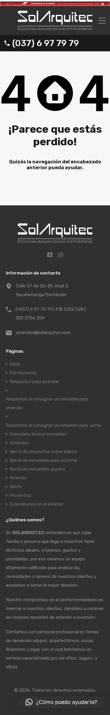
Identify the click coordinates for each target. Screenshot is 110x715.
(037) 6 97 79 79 (45, 43)
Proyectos (20, 495)
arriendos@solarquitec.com (43, 332)
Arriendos (19, 442)
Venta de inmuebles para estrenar (43, 460)
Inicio (15, 364)
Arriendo (18, 477)
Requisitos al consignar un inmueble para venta (53, 425)
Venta (16, 486)
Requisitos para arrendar (34, 381)
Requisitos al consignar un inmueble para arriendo (47, 403)
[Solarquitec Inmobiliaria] (55, 28)
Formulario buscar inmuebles (38, 434)
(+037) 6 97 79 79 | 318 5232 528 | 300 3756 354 (50, 314)
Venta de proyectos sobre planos (43, 451)
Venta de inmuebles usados (37, 469)
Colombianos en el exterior (36, 504)
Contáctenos (23, 372)
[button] (61, 702)
